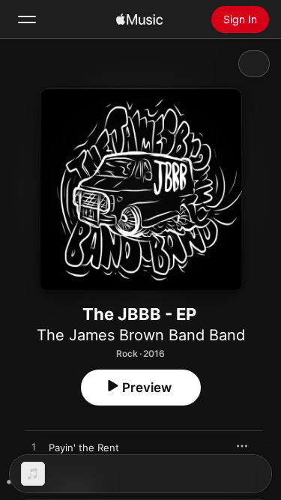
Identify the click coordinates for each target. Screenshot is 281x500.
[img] (139, 19)
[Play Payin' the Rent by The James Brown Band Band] (34, 447)
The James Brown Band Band (141, 335)
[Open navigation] (26, 19)
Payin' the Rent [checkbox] (84, 448)
